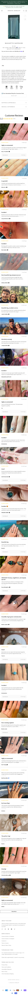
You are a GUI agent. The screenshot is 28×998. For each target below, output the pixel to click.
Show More (20, 149)
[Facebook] (2, 929)
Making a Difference (8, 106)
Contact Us (4, 941)
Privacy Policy (4, 965)
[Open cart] (26, 10)
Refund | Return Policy (6, 945)
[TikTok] (14, 929)
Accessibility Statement (6, 969)
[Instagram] (5, 929)
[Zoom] (25, 16)
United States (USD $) (13, 979)
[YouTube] (11, 929)
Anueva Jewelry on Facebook (8, 936)
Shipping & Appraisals (9, 102)
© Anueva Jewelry (14, 982)
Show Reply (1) (5, 155)
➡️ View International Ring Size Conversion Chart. (13, 93)
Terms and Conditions (6, 967)
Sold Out (14, 95)
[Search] (23, 10)
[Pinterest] (8, 929)
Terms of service (5, 943)
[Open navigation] (2, 10)
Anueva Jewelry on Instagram (8, 938)
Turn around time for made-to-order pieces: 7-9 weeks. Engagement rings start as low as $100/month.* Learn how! (14, 2)
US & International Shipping (8, 973)
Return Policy (4, 971)
